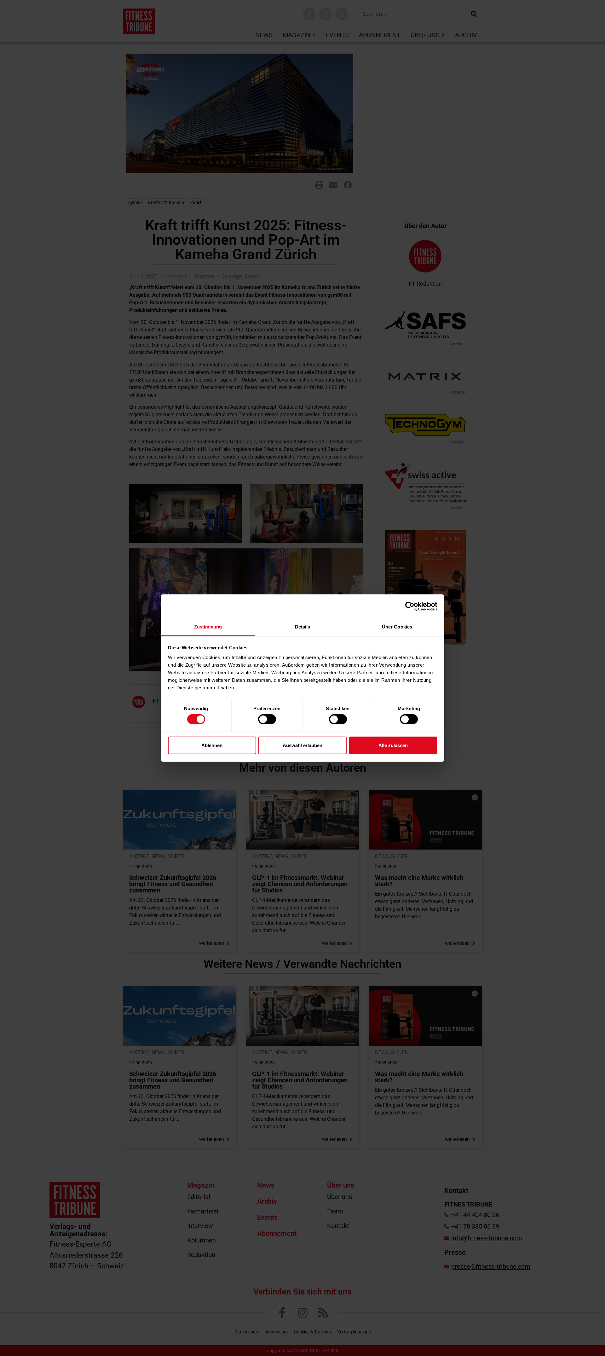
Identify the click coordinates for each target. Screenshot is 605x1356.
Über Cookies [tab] (397, 626)
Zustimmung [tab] (208, 626)
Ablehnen (211, 745)
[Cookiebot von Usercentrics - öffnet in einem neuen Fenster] (409, 606)
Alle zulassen (393, 745)
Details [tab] (302, 626)
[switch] (267, 719)
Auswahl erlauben (302, 745)
